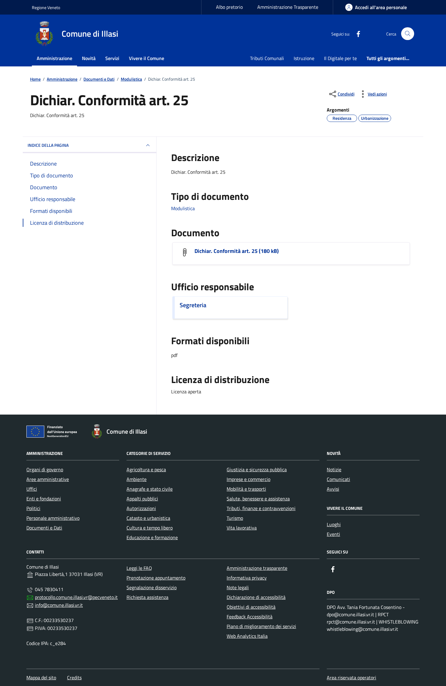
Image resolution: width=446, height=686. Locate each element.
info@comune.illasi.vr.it (59, 605)
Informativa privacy (247, 577)
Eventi (333, 534)
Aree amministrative (47, 479)
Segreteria (193, 305)
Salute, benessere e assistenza (258, 498)
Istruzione (304, 58)
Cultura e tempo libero (150, 527)
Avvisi (333, 489)
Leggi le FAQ (139, 568)
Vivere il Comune (146, 58)
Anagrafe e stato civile (150, 489)
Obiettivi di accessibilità (251, 606)
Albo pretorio (229, 7)
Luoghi (334, 524)
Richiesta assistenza (147, 597)
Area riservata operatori (351, 677)
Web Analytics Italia (247, 636)
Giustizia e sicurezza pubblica (257, 469)
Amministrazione (54, 58)
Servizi (112, 58)
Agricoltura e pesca (146, 469)
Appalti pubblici (142, 498)
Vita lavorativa (242, 527)
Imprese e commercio (248, 479)
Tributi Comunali (267, 58)
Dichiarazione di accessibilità (256, 597)
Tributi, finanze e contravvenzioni (261, 508)
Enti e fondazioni (43, 498)
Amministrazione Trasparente (287, 7)
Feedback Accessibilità (249, 616)
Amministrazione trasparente (257, 568)
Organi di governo (44, 469)
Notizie (334, 469)
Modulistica (183, 208)
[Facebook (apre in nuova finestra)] (356, 34)
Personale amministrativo (52, 518)
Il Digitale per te (340, 58)
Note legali (238, 587)
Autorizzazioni (141, 508)
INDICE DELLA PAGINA (48, 145)
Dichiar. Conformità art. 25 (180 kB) (236, 251)
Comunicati (338, 479)
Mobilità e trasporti (246, 489)
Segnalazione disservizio (152, 587)
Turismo (235, 518)
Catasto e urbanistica (148, 518)
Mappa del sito (41, 677)
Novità (89, 58)
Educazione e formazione (152, 537)
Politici (33, 508)
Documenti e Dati (44, 527)
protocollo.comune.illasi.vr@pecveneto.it (76, 597)
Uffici (31, 489)
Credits (74, 677)
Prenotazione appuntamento (156, 577)
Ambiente (137, 479)
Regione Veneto (46, 7)
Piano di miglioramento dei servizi (261, 626)
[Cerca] (407, 33)
